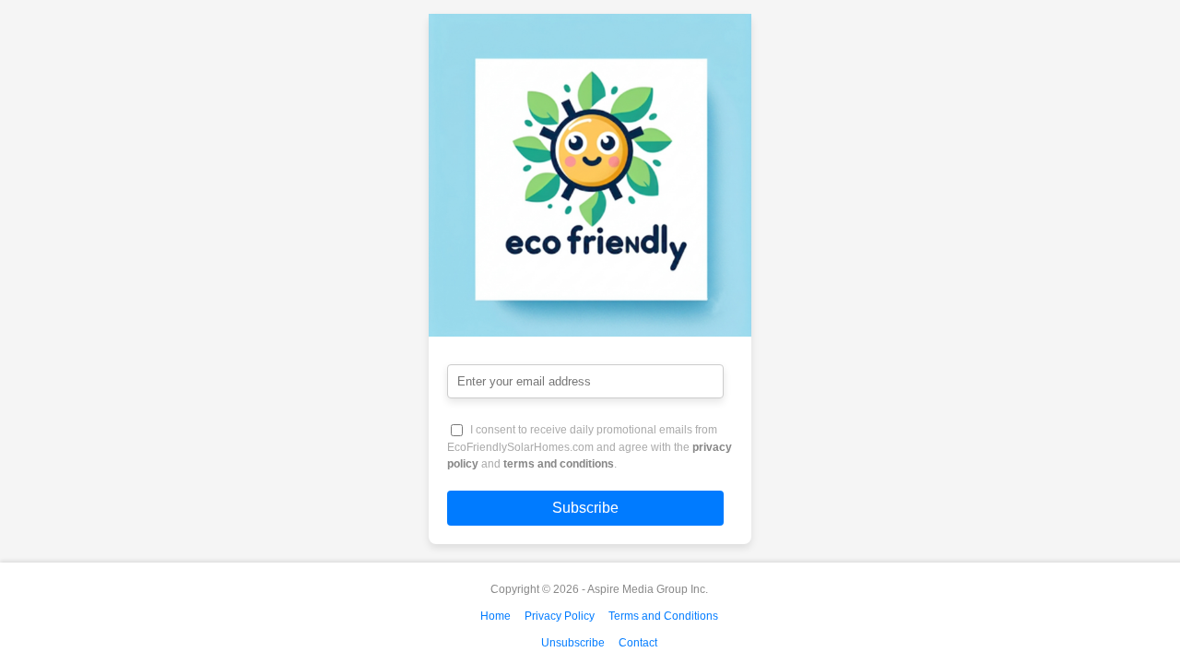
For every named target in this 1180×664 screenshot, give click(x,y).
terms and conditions (558, 463)
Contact (638, 642)
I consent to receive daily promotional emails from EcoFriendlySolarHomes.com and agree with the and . (589, 446)
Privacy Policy (560, 616)
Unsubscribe (573, 642)
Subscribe (585, 508)
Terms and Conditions (663, 616)
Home (495, 616)
